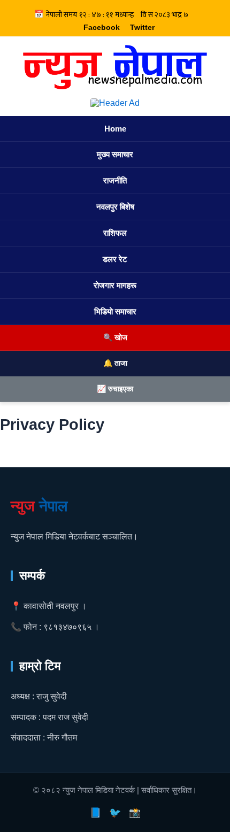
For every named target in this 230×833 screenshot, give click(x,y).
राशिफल (115, 232)
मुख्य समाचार (115, 154)
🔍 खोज (115, 337)
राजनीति (115, 180)
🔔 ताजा (115, 363)
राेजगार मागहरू (115, 285)
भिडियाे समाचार (115, 311)
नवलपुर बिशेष (115, 206)
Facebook (101, 27)
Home (115, 128)
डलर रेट (115, 259)
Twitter (142, 27)
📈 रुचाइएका (115, 388)
